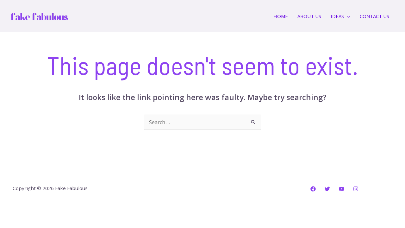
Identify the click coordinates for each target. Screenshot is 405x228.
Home (280, 16)
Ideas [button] (337, 16)
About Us (309, 16)
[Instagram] (355, 189)
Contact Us (374, 16)
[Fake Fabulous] (39, 15)
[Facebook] (313, 189)
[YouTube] (341, 189)
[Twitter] (327, 189)
